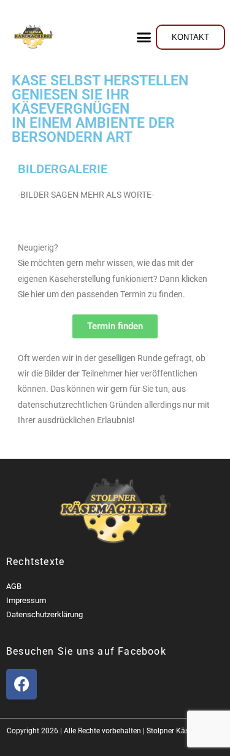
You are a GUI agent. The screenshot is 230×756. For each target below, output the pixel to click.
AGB (13, 586)
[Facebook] (21, 684)
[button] (144, 37)
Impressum (26, 600)
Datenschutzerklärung (44, 614)
